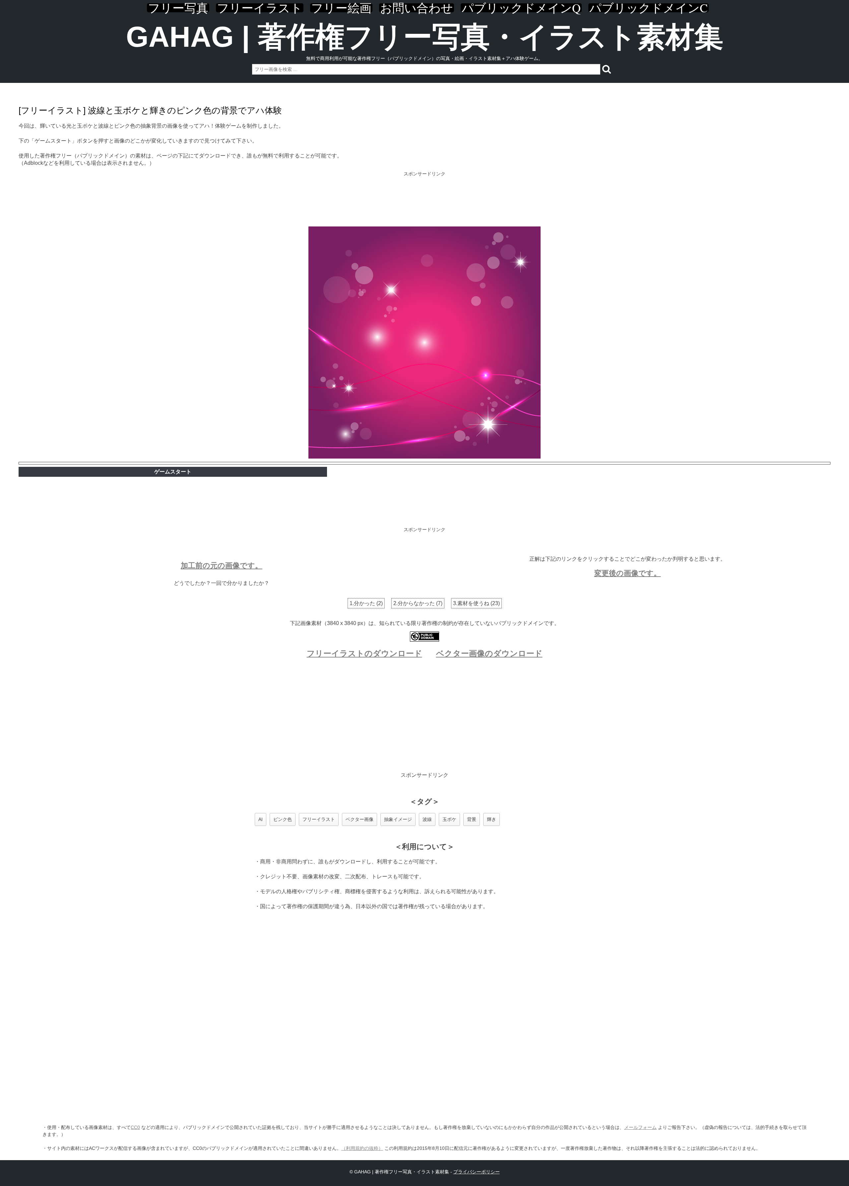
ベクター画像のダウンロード (489, 653)
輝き (491, 819)
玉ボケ (449, 819)
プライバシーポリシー (476, 1171)
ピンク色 (282, 819)
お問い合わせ (416, 7)
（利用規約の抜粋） (362, 1148)
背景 (471, 819)
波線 (427, 819)
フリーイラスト (259, 7)
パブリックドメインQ (521, 7)
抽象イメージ (398, 819)
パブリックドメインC (648, 7)
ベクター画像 (359, 819)
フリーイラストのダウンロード (364, 653)
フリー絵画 (341, 7)
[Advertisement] (424, 200)
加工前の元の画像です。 (221, 565)
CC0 (135, 1127)
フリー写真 (178, 7)
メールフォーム (640, 1127)
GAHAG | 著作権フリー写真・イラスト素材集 (424, 37)
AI (260, 819)
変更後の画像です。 (627, 573)
